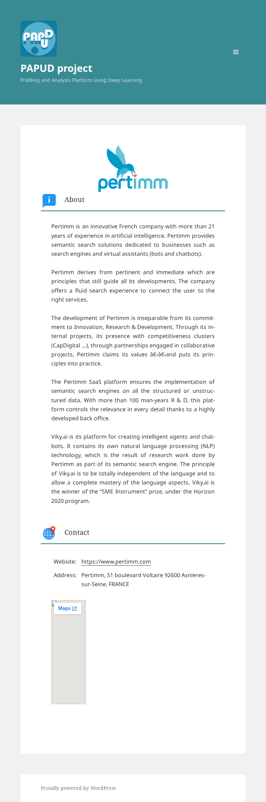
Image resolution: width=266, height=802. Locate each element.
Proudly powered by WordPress (78, 788)
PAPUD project (56, 68)
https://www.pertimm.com (116, 561)
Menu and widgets (236, 61)
